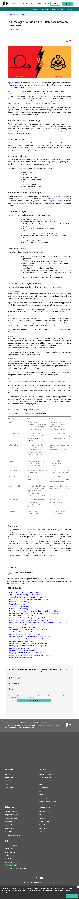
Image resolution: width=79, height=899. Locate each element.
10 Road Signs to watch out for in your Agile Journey (28, 599)
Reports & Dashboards (48, 801)
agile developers (56, 201)
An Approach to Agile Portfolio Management (26, 639)
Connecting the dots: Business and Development (27, 597)
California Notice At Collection (15, 868)
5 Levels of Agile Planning (18, 609)
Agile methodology (15, 83)
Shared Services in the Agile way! (21, 616)
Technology (44, 798)
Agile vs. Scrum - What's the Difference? (24, 627)
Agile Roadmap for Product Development (25, 641)
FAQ (6, 784)
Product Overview (46, 774)
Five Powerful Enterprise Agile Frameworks (25, 592)
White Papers (44, 825)
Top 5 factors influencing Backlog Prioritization (26, 595)
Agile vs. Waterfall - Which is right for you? (25, 634)
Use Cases (9, 832)
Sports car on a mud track (19, 606)
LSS (41, 794)
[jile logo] (6, 3)
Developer (8, 821)
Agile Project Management (53, 277)
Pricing (7, 855)
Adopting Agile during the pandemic (22, 650)
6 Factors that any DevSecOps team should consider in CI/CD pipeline (35, 611)
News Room (9, 781)
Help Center (30, 4)
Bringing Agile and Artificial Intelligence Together (27, 646)
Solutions (44, 9)
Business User (10, 828)
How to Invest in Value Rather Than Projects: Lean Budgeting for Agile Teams (38, 622)
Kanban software (33, 439)
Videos (42, 832)
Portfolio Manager (11, 811)
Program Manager (11, 815)
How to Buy (9, 859)
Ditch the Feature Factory (19, 602)
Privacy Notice (25, 703)
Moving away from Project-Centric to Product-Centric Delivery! (33, 613)
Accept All (72, 896)
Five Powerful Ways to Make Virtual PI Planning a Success (30, 620)
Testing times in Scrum (17, 604)
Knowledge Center (46, 811)
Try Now (68, 4)
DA (40, 791)
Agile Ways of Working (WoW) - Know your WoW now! (29, 618)
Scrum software (18, 385)
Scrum (42, 781)
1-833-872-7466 (43, 4)
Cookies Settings (58, 896)
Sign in (55, 4)
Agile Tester (9, 825)
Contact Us (9, 788)
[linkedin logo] (36, 878)
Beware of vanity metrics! (19, 648)
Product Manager (11, 818)
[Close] (77, 887)
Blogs (23, 14)
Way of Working (45, 777)
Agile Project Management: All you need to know (27, 632)
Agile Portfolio (44, 788)
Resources (14, 14)
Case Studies (44, 821)
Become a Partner (11, 862)
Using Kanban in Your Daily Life (20, 657)
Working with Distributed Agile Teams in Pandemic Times (30, 625)
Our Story (8, 774)
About (70, 9)
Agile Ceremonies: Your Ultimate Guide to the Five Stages (30, 655)
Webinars (43, 818)
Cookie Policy (66, 890)
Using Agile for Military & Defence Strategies (25, 653)
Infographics (44, 828)
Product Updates (11, 845)
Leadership (9, 777)
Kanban (42, 784)
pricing (53, 9)
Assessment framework (13, 835)
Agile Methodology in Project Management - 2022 (28, 629)
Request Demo (18, 4)
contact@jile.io (38, 882)
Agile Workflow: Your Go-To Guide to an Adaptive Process (31, 636)
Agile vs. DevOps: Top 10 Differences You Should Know (29, 643)
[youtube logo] (70, 43)
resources (60, 9)
